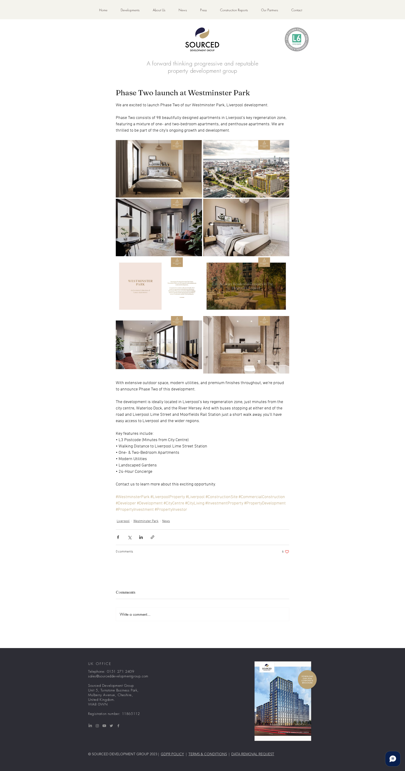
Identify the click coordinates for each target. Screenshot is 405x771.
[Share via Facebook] (118, 537)
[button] (233, 10)
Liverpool (123, 521)
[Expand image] (159, 169)
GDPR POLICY (172, 754)
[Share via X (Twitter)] (129, 537)
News (166, 521)
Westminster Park (145, 521)
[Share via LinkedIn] (141, 537)
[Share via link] (152, 537)
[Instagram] (97, 726)
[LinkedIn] (90, 726)
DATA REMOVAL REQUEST (252, 754)
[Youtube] (104, 726)
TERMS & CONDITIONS (207, 754)
